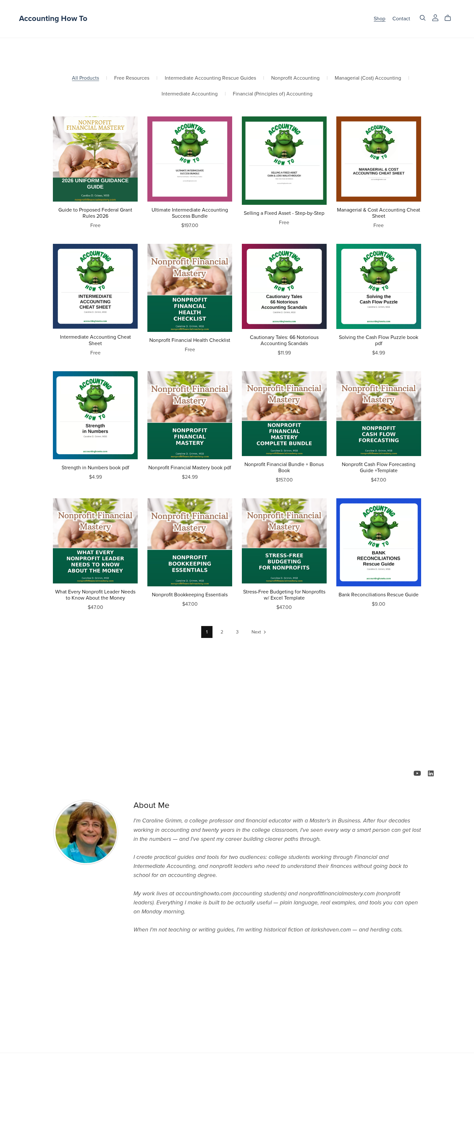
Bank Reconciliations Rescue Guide (379, 595)
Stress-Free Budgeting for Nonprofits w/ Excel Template (284, 595)
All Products (85, 78)
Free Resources (131, 78)
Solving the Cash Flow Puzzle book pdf (378, 340)
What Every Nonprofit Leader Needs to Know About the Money (95, 595)
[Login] (435, 17)
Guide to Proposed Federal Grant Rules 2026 (95, 213)
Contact (401, 18)
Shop (379, 18)
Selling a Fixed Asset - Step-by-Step (284, 213)
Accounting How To (53, 18)
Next (257, 632)
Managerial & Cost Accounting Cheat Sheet (378, 213)
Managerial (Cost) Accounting (368, 78)
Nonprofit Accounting (295, 78)
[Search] (423, 18)
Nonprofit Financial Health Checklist (189, 340)
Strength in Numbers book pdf (95, 467)
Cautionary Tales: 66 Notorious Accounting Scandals (284, 340)
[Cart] (450, 18)
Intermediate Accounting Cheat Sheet (95, 340)
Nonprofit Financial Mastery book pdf (189, 467)
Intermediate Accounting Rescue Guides (210, 78)
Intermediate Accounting (190, 94)
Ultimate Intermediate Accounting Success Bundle (190, 213)
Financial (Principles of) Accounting (272, 94)
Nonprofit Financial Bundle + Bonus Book (284, 467)
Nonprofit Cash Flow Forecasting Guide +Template (378, 467)
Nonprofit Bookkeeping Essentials (190, 595)
